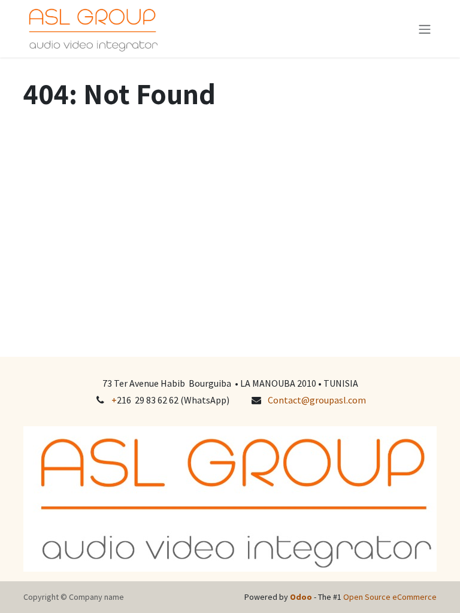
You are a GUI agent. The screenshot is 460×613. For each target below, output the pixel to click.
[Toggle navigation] (425, 28)
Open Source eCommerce (390, 596)
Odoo (302, 596)
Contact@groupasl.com (317, 400)
